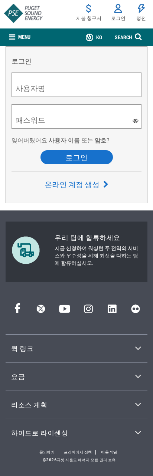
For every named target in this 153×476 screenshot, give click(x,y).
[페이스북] (17, 311)
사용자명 (30, 88)
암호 (101, 140)
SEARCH (123, 37)
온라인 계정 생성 (73, 184)
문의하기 (47, 452)
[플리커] (135, 311)
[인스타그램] (88, 311)
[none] (19, 37)
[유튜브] (64, 311)
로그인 (76, 157)
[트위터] (40, 311)
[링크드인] (112, 311)
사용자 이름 (63, 140)
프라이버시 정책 (78, 452)
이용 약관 (109, 452)
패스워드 (30, 120)
